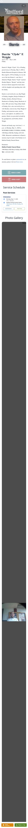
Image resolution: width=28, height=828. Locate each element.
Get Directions (8, 208)
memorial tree (21, 159)
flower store (19, 162)
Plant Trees (19, 208)
